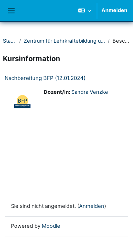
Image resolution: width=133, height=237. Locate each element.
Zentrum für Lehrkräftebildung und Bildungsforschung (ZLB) (64, 41)
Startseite (9, 41)
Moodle (51, 226)
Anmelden (114, 10)
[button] (84, 10)
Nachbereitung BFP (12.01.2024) (45, 78)
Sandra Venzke (89, 92)
